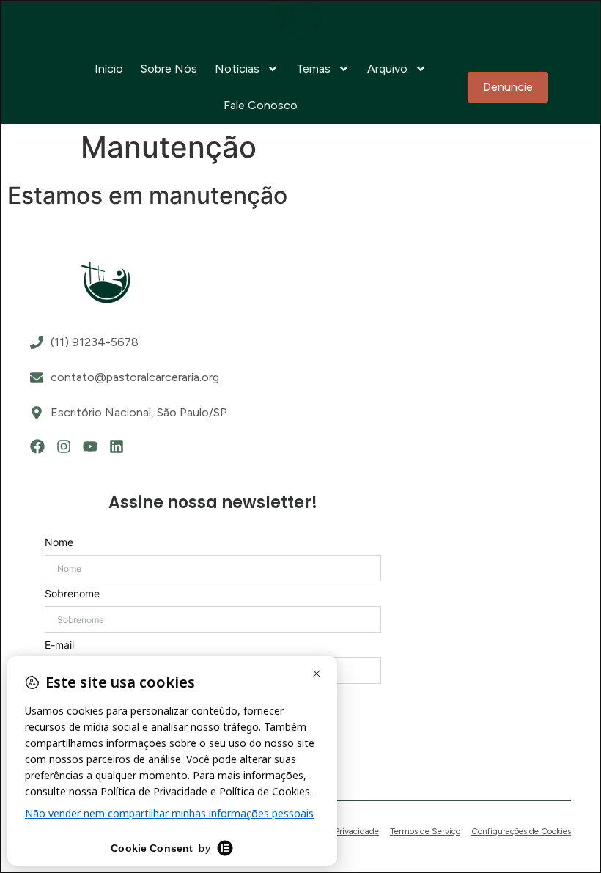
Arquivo (387, 68)
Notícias (237, 68)
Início (109, 68)
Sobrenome (72, 594)
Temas (313, 68)
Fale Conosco (261, 105)
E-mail (59, 645)
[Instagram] (63, 446)
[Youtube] (90, 446)
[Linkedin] (116, 446)
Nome (59, 542)
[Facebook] (37, 446)
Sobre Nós (169, 68)
